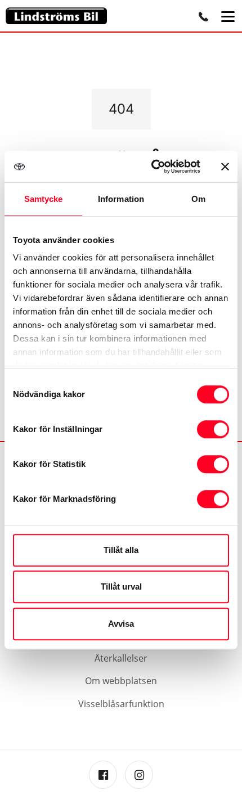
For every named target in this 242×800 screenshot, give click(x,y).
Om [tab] (198, 199)
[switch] (213, 429)
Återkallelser (121, 658)
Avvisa (121, 623)
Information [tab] (121, 199)
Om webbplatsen (121, 681)
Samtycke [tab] (43, 199)
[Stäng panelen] (225, 166)
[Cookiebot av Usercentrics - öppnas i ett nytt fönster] (152, 166)
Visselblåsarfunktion (121, 704)
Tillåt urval (121, 586)
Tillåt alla (121, 550)
